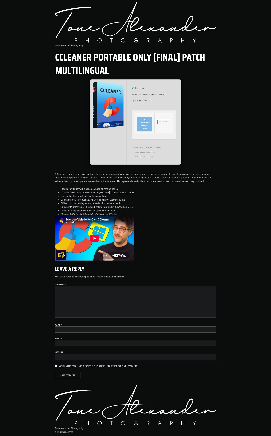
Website (59, 352)
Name (58, 325)
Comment (60, 284)
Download (163, 121)
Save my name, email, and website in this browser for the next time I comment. (97, 366)
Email (58, 338)
